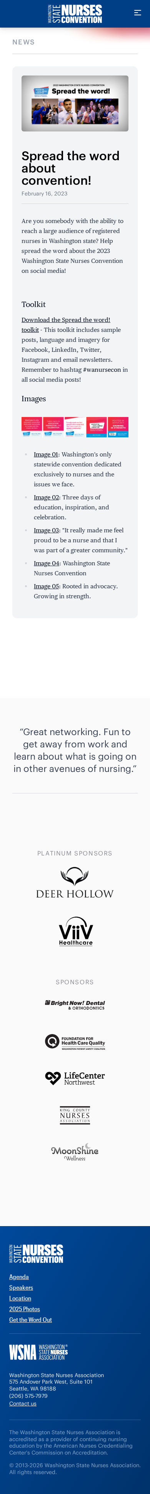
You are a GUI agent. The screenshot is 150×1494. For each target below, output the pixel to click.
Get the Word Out (30, 1319)
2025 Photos (24, 1308)
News (23, 42)
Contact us (23, 1403)
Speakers (21, 1287)
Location (20, 1298)
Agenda (19, 1276)
